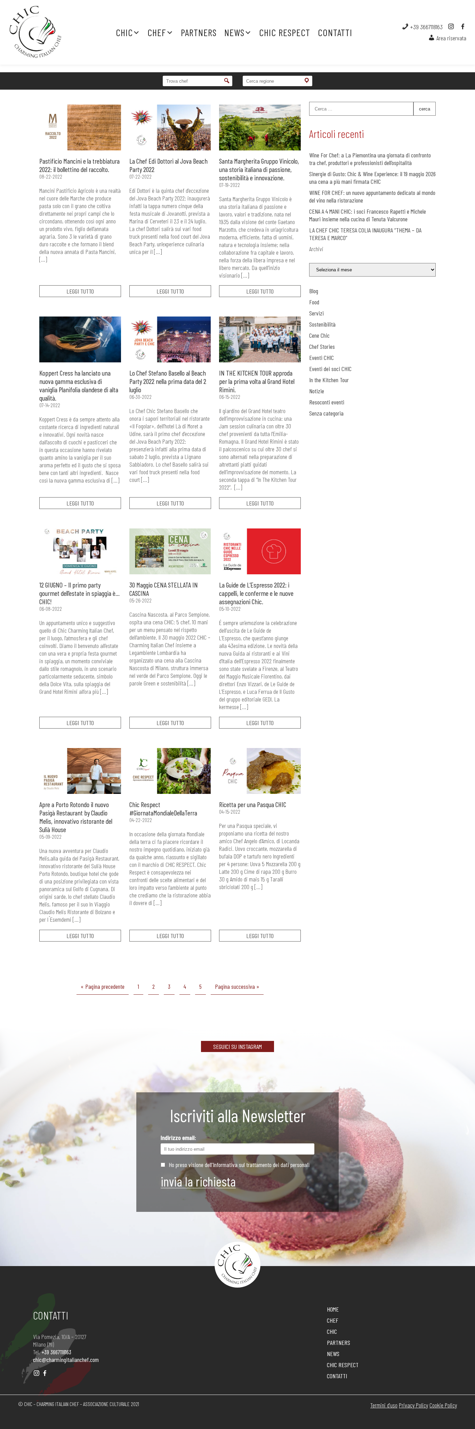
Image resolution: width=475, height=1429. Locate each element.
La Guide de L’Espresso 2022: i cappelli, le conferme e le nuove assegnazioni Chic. (256, 593)
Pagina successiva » (237, 986)
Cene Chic (319, 335)
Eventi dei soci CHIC (330, 368)
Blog (313, 291)
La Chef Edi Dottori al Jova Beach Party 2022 (168, 165)
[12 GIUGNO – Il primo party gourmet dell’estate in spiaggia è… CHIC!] (80, 551)
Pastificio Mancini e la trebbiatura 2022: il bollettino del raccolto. (79, 165)
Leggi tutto (80, 291)
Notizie (316, 391)
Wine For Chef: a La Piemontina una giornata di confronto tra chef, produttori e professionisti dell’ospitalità (370, 158)
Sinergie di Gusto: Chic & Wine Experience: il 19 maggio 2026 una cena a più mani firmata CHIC (372, 177)
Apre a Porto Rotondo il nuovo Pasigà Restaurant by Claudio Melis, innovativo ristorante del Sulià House (75, 816)
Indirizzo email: (178, 1137)
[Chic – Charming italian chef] (47, 32)
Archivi (316, 249)
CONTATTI (335, 32)
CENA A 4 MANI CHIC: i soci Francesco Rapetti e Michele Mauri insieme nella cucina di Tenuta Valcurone (367, 215)
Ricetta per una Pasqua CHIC (252, 804)
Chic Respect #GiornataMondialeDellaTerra (163, 808)
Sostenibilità (322, 324)
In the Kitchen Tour (329, 380)
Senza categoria (326, 413)
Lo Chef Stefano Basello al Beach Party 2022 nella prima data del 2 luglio (167, 381)
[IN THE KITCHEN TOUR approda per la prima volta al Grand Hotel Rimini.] (260, 339)
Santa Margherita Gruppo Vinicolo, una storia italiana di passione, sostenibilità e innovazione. (259, 169)
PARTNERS (199, 32)
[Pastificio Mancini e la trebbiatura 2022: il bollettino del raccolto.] (80, 127)
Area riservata (450, 38)
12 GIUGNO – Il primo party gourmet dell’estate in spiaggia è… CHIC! (79, 593)
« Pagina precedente (102, 986)
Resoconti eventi (326, 402)
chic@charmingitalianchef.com (66, 1359)
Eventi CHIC (321, 357)
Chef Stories (322, 346)
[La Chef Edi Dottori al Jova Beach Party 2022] (170, 127)
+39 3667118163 (426, 27)
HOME (333, 1309)
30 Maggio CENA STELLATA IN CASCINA (163, 589)
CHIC (124, 32)
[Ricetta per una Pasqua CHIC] (260, 771)
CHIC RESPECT (284, 32)
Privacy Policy (413, 1405)
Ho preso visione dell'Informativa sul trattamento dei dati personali (239, 1164)
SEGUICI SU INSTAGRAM (237, 1046)
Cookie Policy (443, 1405)
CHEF (156, 32)
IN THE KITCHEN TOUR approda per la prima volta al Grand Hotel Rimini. (257, 381)
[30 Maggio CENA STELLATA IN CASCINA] (170, 551)
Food (314, 302)
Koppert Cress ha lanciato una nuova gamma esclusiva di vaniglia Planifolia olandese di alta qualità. (78, 385)
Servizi (316, 313)
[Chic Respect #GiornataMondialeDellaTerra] (170, 771)
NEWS (234, 32)
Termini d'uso (383, 1405)
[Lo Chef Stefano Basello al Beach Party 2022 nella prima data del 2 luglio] (170, 339)
